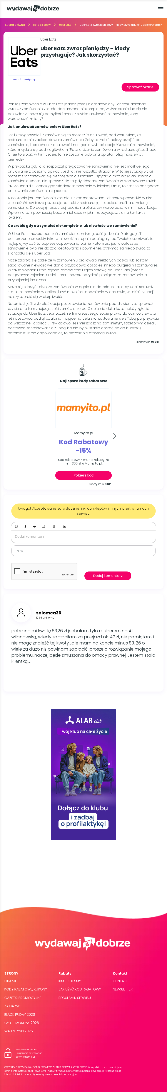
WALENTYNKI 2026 (18, 1031)
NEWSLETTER (123, 989)
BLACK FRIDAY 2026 (19, 1014)
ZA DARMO (13, 1006)
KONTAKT (120, 980)
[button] (16, 526)
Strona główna (15, 25)
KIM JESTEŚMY (69, 980)
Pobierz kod (83, 475)
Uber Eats (65, 25)
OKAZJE (10, 980)
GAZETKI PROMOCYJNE (22, 997)
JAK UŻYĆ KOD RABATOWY (79, 989)
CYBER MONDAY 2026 (21, 1022)
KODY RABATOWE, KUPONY (25, 989)
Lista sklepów (42, 25)
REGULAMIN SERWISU (74, 997)
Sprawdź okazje (140, 87)
